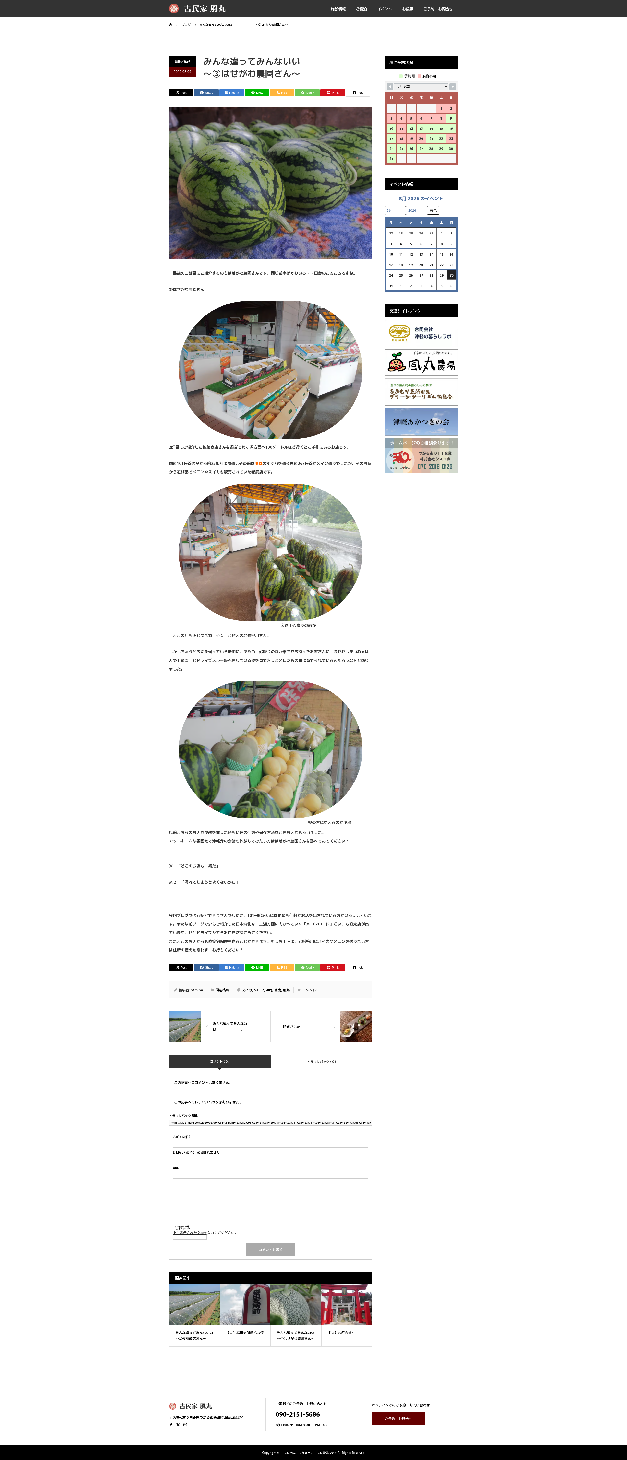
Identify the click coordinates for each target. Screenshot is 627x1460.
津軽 (269, 989)
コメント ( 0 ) (219, 1061)
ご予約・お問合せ (438, 8)
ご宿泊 (361, 8)
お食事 (407, 8)
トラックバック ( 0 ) (321, 1061)
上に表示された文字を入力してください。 (205, 1232)
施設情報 (338, 8)
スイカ (247, 989)
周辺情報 (182, 61)
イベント (384, 8)
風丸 (286, 989)
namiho (197, 989)
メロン (259, 989)
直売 (277, 989)
